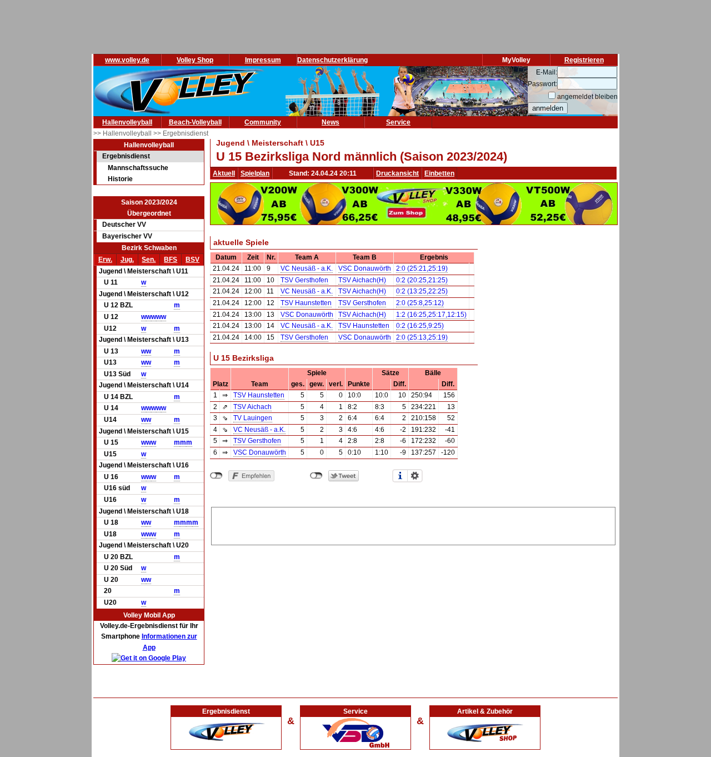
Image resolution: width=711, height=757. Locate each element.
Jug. (127, 259)
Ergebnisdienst (126, 156)
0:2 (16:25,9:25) (420, 326)
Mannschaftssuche (138, 168)
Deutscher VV (124, 224)
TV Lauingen (252, 418)
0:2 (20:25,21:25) (422, 280)
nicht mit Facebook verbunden (216, 475)
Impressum (263, 60)
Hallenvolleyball (127, 122)
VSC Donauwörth (364, 268)
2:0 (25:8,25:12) (420, 303)
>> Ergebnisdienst (180, 133)
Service (398, 122)
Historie (120, 179)
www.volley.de (127, 60)
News (330, 122)
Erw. (105, 259)
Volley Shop (195, 60)
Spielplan (255, 173)
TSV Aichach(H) (362, 280)
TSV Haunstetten (306, 303)
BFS (170, 259)
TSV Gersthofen (304, 280)
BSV (192, 259)
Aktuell (224, 173)
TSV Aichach (252, 407)
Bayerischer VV (127, 236)
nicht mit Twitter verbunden (316, 475)
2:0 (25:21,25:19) (422, 268)
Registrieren (584, 60)
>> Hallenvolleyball (123, 133)
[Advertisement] (413, 524)
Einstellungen (415, 475)
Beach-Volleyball (195, 122)
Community (262, 122)
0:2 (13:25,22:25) (422, 291)
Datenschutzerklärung (332, 60)
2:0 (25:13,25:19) (422, 337)
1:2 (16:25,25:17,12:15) (431, 314)
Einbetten (439, 173)
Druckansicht (397, 173)
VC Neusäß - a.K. (307, 268)
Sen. (149, 259)
